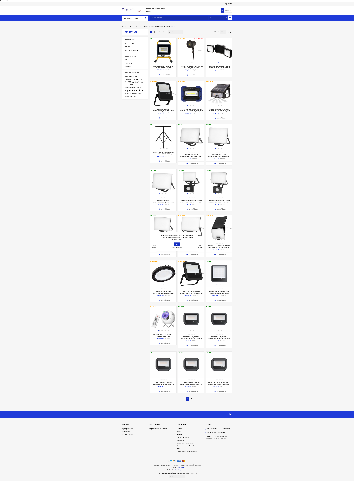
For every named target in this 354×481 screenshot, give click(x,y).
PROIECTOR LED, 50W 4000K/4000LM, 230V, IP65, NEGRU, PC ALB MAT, (163, 202)
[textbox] (179, 18)
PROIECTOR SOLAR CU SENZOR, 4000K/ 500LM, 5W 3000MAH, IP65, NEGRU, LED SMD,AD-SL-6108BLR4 (219, 110)
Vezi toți (128, 66)
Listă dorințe (180, 440)
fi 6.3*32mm (139, 82)
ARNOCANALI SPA (130, 56)
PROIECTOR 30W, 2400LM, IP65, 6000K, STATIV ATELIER (163, 67)
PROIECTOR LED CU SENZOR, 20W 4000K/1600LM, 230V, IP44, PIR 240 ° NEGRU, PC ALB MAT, (219, 202)
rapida (140, 87)
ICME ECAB (128, 63)
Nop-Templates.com (181, 470)
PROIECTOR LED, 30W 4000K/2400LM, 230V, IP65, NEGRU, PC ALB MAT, (219, 156)
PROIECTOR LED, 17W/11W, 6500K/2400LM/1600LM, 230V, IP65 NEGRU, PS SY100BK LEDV (191, 384)
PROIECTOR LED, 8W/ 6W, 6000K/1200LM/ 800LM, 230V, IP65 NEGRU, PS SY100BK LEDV (219, 338)
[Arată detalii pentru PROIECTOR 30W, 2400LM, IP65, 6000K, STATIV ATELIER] (163, 51)
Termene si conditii (127, 434)
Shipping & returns (127, 429)
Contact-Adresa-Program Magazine (187, 451)
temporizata (133, 93)
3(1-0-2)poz (128, 76)
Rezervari (180, 434)
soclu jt (127, 93)
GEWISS (127, 47)
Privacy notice (126, 431)
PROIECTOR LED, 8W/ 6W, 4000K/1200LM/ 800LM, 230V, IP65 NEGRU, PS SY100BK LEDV (191, 338)
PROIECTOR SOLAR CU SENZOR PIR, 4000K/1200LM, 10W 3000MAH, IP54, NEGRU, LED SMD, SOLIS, (219, 247)
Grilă (151, 32)
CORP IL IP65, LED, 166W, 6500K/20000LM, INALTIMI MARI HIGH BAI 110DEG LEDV (163, 293)
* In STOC (153, 38)
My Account (228, 4)
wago (139, 93)
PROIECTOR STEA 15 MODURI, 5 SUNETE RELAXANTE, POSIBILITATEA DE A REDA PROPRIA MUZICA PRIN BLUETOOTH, (163, 336)
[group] (163, 137)
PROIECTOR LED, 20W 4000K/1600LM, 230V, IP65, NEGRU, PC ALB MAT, (191, 156)
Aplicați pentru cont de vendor (186, 446)
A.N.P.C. (179, 449)
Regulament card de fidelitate (158, 429)
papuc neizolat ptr (130, 87)
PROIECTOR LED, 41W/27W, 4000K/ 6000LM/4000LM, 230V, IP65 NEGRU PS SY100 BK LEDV (219, 384)
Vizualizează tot (130, 96)
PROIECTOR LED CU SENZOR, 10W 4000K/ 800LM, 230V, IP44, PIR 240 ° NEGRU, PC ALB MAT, (191, 202)
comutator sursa (130, 79)
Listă (154, 32)
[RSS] (230, 414)
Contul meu (180, 429)
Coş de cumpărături (183, 437)
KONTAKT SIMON (130, 44)
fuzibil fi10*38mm (130, 85)
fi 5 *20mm (129, 82)
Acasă (123, 26)
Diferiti (127, 60)
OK (177, 244)
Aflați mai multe (177, 248)
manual (138, 85)
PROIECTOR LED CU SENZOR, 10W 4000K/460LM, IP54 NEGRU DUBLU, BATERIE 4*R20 (219, 67)
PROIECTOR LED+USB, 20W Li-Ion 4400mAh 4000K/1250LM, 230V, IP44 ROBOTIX (191, 110)
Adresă (179, 431)
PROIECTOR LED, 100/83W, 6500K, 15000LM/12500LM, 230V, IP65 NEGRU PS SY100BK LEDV (219, 293)
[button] (189, 62)
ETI (126, 53)
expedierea (194, 473)
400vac (135, 76)
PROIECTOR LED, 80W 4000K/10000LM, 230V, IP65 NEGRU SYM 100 (163, 110)
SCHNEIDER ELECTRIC (131, 50)
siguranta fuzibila (134, 90)
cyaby (137, 79)
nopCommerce (180, 467)
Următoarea (195, 399)
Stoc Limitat (181, 38)
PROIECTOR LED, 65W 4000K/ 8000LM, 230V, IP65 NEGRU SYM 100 (191, 292)
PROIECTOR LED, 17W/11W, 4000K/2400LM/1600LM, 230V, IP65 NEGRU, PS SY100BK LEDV (163, 384)
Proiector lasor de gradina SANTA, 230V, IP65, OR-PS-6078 (191, 67)
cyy (141, 79)
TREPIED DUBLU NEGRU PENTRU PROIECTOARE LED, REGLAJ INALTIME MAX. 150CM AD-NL (163, 154)
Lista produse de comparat (185, 443)
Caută (230, 17)
